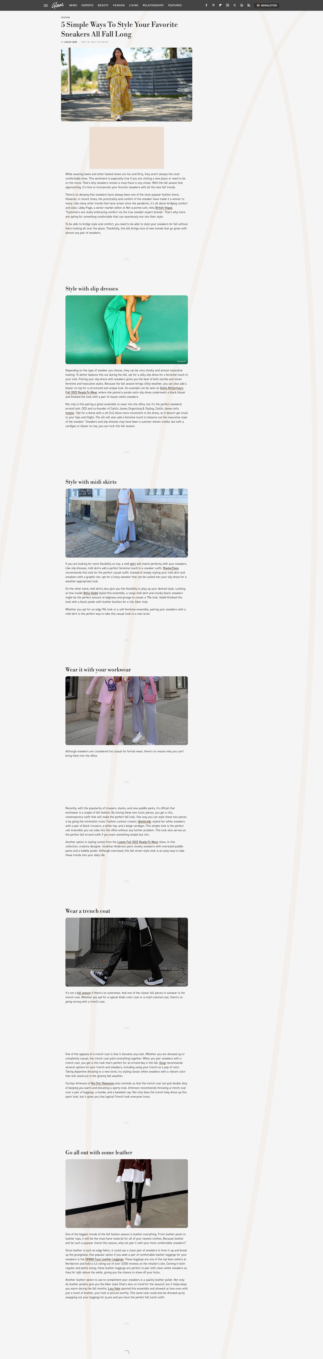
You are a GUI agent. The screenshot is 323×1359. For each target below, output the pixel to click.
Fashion (119, 5)
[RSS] (249, 6)
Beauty (103, 5)
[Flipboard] (220, 6)
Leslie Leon (70, 42)
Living (133, 5)
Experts (87, 5)
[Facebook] (206, 6)
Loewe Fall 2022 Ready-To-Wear (137, 842)
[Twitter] (235, 6)
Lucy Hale (114, 1289)
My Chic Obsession (102, 1083)
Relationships (153, 5)
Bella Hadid (90, 593)
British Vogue (163, 208)
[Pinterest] (213, 6)
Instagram (181, 361)
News (73, 5)
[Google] (242, 6)
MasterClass (171, 568)
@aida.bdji (144, 821)
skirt (133, 564)
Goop (162, 1063)
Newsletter (269, 5)
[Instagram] (227, 6)
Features (175, 5)
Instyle (69, 413)
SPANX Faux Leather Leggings (104, 1259)
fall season (84, 993)
